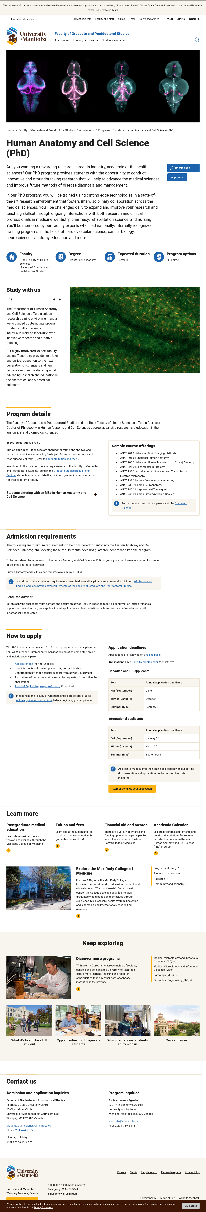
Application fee (24, 663)
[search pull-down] (197, 39)
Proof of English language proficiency (37, 686)
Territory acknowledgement (20, 19)
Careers (121, 1172)
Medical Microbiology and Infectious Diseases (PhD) (176, 959)
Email (132, 19)
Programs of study (109, 130)
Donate (194, 19)
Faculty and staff (104, 19)
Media (133, 1172)
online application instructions (34, 700)
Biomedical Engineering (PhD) (171, 980)
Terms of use (167, 1198)
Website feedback (189, 1198)
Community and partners (169, 884)
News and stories (149, 19)
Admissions (62, 40)
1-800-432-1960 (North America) (66, 1185)
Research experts (171, 1172)
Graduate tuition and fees (61, 459)
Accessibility (192, 1172)
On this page (182, 167)
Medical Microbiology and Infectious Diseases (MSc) (176, 968)
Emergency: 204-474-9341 (63, 1189)
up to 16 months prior (145, 662)
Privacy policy (148, 1198)
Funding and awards (85, 40)
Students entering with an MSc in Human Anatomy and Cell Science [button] (46, 494)
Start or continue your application (132, 788)
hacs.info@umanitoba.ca (123, 1121)
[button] (54, 299)
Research (159, 878)
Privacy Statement (43, 1207)
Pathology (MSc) (164, 975)
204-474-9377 (24, 1130)
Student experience (114, 40)
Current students (82, 19)
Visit (170, 19)
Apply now (177, 177)
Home (10, 130)
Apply (181, 19)
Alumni (122, 19)
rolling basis (153, 654)
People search (149, 1172)
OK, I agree (191, 1205)
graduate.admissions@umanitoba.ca (28, 1125)
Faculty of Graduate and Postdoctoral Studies (92, 34)
